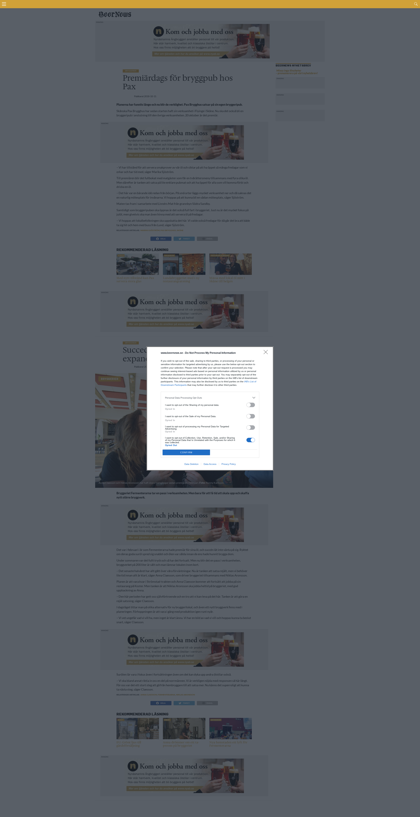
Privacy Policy (228, 464)
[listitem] (210, 397)
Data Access (210, 464)
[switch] (250, 405)
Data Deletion (191, 464)
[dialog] (210, 408)
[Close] (267, 353)
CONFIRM (186, 452)
